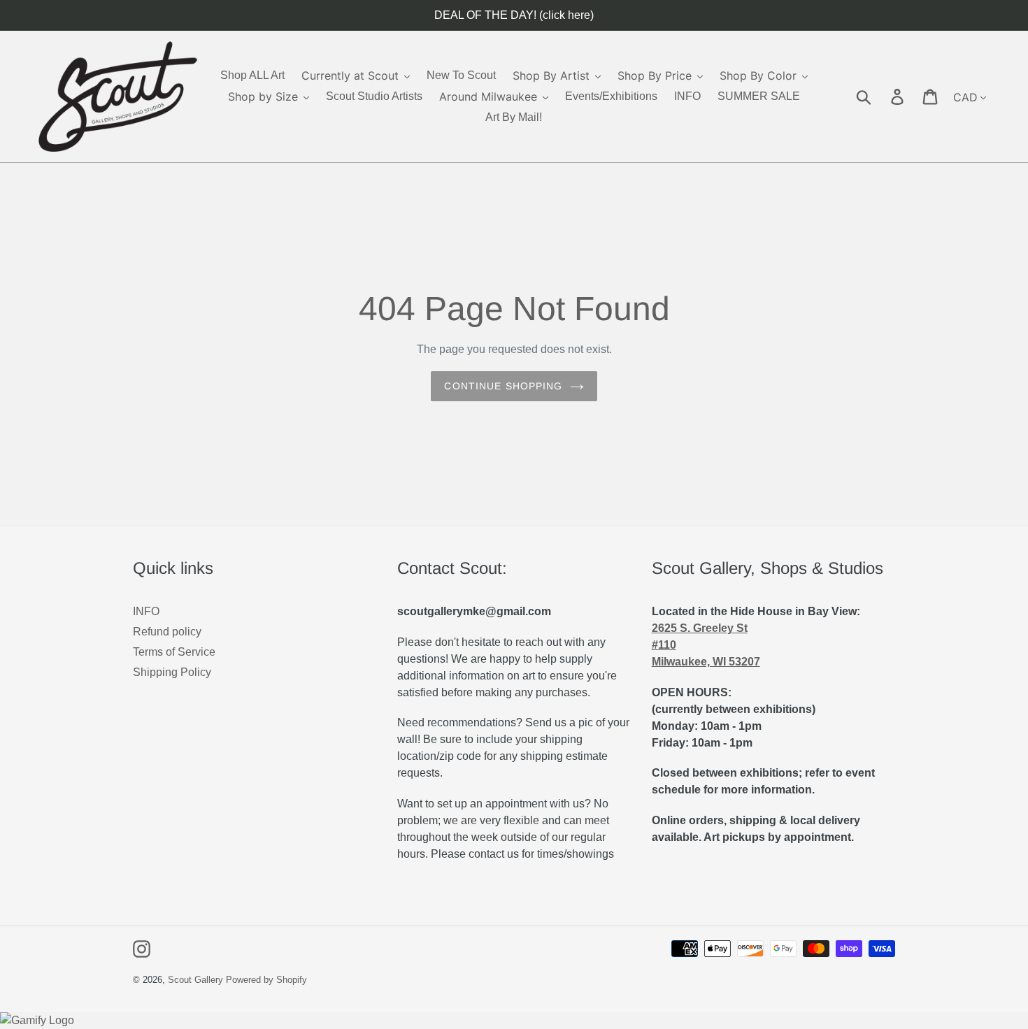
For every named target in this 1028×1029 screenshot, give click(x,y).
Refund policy (167, 632)
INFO (146, 611)
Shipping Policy (172, 672)
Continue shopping (503, 385)
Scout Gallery (195, 979)
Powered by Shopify (266, 979)
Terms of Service (174, 652)
